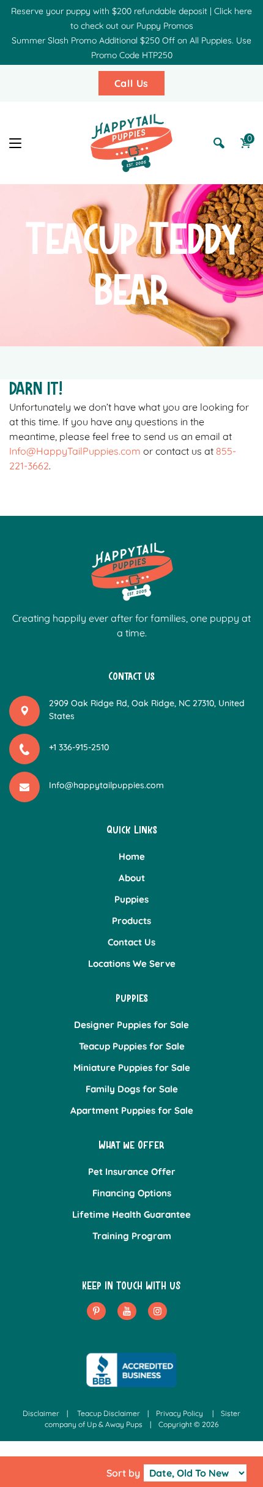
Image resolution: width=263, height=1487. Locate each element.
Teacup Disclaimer (108, 1413)
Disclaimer (41, 1413)
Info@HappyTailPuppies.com (75, 451)
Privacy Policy (179, 1413)
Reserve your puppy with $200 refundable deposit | (111, 11)
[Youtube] (126, 1311)
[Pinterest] (96, 1311)
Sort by (123, 1473)
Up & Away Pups (115, 1424)
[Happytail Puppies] (131, 143)
